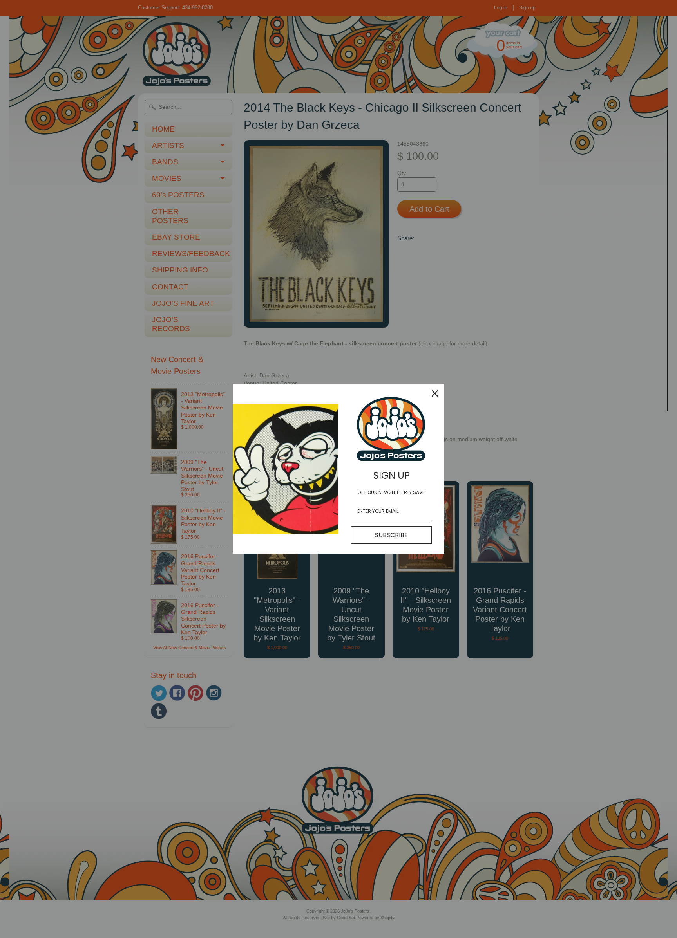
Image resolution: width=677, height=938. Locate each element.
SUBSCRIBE (391, 534)
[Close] (434, 393)
